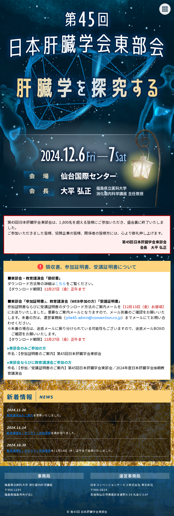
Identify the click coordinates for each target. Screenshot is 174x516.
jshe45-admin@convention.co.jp (93, 317)
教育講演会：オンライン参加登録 (29, 433)
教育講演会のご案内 (20, 415)
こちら (60, 283)
